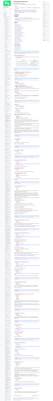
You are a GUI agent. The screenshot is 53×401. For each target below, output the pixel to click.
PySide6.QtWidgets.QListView (8, 276)
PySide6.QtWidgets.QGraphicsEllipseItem (8, 193)
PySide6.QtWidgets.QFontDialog (8, 172)
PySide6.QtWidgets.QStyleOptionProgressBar (8, 366)
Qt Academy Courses (7, 74)
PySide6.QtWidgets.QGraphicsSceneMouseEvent (8, 236)
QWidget (19, 177)
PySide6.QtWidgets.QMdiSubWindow (8, 284)
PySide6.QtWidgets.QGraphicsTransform (8, 246)
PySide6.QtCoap (6, 29)
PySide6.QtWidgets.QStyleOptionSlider (8, 372)
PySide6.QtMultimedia (7, 50)
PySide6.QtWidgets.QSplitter (8, 327)
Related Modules (6, 73)
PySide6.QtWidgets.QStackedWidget (8, 332)
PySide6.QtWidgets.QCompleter (8, 147)
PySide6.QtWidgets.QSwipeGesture (8, 393)
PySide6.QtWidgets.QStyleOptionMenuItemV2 (8, 365)
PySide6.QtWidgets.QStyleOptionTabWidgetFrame (8, 379)
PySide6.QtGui (6, 37)
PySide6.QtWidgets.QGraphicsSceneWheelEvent (8, 241)
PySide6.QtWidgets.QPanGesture (8, 291)
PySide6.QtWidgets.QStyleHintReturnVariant (8, 342)
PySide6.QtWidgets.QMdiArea (8, 283)
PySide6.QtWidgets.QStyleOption (8, 344)
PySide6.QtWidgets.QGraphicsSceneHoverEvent (8, 234)
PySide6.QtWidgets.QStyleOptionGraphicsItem (8, 356)
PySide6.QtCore (6, 31)
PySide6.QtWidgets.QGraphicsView (8, 248)
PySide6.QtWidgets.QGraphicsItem (8, 197)
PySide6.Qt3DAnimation (7, 18)
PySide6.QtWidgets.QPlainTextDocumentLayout (8, 294)
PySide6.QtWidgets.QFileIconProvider (8, 165)
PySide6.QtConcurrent (7, 30)
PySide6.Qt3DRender (7, 24)
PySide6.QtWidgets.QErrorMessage (8, 162)
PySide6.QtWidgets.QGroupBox (8, 253)
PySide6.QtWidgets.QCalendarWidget (8, 133)
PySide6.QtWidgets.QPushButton (8, 303)
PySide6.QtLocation (7, 44)
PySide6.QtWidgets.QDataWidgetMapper (8, 149)
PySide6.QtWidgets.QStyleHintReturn (8, 338)
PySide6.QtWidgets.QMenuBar (8, 287)
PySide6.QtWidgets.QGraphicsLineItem (8, 206)
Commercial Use (5, 13)
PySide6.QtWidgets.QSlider (8, 320)
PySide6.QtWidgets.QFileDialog (8, 164)
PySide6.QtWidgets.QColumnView (8, 140)
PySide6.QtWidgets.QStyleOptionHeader (8, 359)
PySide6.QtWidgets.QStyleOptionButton (8, 345)
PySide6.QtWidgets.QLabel (8, 269)
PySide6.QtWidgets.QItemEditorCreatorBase (8, 262)
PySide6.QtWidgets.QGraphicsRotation (8, 221)
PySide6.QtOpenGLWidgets (7, 59)
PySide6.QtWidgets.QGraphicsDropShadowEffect (8, 190)
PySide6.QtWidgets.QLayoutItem (8, 272)
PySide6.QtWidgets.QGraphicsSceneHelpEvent (8, 232)
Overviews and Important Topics (7, 99)
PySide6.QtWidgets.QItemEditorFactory (8, 264)
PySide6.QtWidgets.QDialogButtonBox (8, 157)
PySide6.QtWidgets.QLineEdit (8, 274)
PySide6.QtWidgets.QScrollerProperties (8, 315)
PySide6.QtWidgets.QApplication (8, 128)
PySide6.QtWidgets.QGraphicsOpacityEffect (8, 211)
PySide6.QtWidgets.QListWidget (8, 277)
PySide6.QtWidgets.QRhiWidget (8, 306)
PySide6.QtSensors (7, 81)
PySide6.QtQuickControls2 (7, 75)
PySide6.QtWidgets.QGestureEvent (8, 179)
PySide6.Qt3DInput (7, 22)
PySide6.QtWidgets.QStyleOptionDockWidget (8, 351)
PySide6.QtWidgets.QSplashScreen (8, 325)
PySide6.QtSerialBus (7, 82)
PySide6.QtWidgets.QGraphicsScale (8, 223)
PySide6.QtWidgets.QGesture (8, 178)
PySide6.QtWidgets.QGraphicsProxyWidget (8, 218)
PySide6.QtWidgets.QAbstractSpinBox (8, 124)
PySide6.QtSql (6, 88)
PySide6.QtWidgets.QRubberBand (8, 308)
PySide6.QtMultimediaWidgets (7, 52)
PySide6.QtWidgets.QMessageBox (8, 289)
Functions (6, 112)
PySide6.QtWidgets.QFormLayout (8, 174)
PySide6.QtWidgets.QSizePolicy (8, 319)
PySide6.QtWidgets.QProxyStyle (8, 301)
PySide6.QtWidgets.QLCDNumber (8, 267)
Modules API (4, 15)
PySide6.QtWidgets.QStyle (8, 335)
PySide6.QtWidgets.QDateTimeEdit (8, 152)
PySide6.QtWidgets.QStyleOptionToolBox (8, 384)
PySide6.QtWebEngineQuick (7, 105)
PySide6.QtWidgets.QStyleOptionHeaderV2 (8, 361)
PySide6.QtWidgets (7, 111)
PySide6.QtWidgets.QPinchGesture (8, 292)
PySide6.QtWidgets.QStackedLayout (8, 330)
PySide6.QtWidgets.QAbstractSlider (8, 122)
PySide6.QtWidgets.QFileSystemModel (8, 167)
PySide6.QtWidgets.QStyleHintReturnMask (8, 340)
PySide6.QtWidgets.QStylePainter (8, 389)
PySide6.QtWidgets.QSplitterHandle (8, 329)
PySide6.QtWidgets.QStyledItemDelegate (8, 391)
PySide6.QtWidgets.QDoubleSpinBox (8, 160)
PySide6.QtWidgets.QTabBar (8, 396)
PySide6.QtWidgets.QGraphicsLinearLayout (8, 207)
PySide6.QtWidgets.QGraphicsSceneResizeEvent (8, 239)
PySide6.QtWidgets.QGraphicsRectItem (8, 220)
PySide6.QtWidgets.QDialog (8, 155)
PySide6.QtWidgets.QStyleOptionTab (8, 375)
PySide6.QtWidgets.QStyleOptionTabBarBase (8, 377)
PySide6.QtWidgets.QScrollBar (8, 312)
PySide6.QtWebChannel (7, 103)
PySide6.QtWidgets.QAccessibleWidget (8, 126)
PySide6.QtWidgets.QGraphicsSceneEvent (8, 231)
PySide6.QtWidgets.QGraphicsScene (8, 225)
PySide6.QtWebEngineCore (7, 104)
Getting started (6, 86)
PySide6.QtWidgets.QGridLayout (8, 252)
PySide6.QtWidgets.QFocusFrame (8, 169)
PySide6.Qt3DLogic (7, 23)
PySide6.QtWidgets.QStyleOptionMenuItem (8, 363)
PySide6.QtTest (6, 96)
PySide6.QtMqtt (6, 49)
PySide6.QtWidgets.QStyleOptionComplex (8, 349)
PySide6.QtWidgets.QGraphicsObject (8, 209)
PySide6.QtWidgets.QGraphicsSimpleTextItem (8, 243)
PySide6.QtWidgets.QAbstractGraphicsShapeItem (8, 115)
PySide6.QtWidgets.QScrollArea (8, 310)
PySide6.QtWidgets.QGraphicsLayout (8, 202)
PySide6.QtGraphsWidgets (7, 36)
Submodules (6, 45)
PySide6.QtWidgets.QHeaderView (8, 257)
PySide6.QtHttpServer (7, 39)
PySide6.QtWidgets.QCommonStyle (8, 145)
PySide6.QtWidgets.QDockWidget (8, 158)
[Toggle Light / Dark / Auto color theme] (39, 1)
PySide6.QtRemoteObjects (7, 79)
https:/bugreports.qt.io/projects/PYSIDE (21, 53)
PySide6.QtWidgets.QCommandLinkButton (8, 143)
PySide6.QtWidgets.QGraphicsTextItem (8, 245)
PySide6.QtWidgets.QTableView (8, 400)
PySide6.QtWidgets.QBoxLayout (8, 129)
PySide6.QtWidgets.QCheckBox (8, 135)
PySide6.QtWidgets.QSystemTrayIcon (8, 394)
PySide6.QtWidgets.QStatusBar (8, 334)
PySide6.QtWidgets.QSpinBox (8, 323)
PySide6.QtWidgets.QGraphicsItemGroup (8, 200)
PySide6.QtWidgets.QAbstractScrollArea (8, 121)
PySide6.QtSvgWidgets (7, 95)
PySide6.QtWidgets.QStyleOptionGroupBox (8, 358)
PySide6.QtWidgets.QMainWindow (8, 281)
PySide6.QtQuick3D (7, 68)
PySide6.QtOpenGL (7, 58)
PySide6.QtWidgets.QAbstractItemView (8, 119)
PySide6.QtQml (6, 66)
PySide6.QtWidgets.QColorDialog (8, 136)
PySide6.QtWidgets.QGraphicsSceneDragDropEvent (8, 229)
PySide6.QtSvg (6, 94)
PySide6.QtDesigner (7, 33)
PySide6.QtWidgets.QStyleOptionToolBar (8, 382)
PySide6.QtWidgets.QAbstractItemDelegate (8, 117)
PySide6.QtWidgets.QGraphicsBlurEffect (8, 186)
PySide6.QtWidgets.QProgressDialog (8, 299)
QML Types (6, 87)
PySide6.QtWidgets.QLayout (8, 270)
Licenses (5, 43)
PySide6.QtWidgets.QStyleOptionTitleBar (8, 380)
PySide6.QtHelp (6, 38)
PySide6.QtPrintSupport (7, 65)
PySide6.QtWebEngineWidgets (7, 107)
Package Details (5, 14)
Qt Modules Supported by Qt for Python (7, 17)
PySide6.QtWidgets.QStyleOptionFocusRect (8, 352)
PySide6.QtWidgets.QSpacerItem (8, 322)
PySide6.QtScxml (6, 80)
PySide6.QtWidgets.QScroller (8, 313)
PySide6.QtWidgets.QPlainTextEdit (8, 296)
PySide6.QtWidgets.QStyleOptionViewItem (8, 387)
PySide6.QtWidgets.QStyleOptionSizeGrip (8, 370)
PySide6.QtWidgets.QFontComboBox (8, 171)
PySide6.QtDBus (6, 32)
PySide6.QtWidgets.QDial (7, 153)
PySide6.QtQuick (6, 67)
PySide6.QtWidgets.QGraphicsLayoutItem (8, 204)
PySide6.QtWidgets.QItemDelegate (8, 260)
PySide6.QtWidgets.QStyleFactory (8, 337)
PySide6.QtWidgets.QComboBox (8, 142)
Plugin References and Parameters (7, 47)
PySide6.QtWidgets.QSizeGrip (8, 317)
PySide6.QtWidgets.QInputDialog (8, 259)
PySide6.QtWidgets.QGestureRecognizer (8, 181)
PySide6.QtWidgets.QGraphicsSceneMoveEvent (8, 238)
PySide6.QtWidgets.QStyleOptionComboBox (8, 347)
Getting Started (5, 12)
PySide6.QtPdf (6, 60)
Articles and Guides (7, 61)
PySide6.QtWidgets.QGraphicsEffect (8, 192)
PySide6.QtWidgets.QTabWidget (8, 398)
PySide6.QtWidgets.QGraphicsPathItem (8, 213)
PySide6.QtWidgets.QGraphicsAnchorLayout (8, 185)
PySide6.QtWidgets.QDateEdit (8, 150)
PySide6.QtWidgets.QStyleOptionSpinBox (8, 373)
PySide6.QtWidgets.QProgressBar (8, 298)
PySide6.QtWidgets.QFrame (8, 176)
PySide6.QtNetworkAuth (7, 54)
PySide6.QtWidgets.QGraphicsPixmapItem (8, 214)
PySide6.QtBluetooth (7, 26)
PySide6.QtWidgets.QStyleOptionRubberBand (8, 368)
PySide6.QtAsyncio (7, 25)
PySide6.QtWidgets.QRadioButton (8, 305)
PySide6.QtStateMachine (7, 89)
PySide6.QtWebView (7, 110)
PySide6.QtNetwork (7, 53)
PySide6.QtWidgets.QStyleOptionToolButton (8, 386)
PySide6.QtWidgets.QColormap (8, 138)
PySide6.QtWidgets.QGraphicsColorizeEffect (8, 188)
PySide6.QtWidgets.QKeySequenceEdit (8, 266)
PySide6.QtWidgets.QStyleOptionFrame (8, 354)
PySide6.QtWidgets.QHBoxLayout (8, 255)
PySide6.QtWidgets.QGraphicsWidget (8, 250)
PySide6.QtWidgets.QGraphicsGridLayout (8, 195)
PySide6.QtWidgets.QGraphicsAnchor (8, 183)
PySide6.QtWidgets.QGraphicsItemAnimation (8, 199)
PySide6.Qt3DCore (6, 19)
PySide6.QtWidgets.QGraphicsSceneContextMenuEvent (8, 227)
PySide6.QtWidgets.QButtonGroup (8, 131)
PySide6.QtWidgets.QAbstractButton (8, 114)
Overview (6, 40)
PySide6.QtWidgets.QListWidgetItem (8, 279)
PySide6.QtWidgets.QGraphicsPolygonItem (8, 216)
